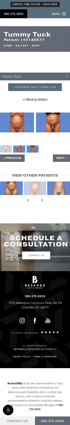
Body (36, 45)
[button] (8, 410)
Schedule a (36, 241)
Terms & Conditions (45, 357)
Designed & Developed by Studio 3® (35, 349)
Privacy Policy (22, 357)
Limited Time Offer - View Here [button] (35, 4)
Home (8, 45)
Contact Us (36, 255)
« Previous (12, 158)
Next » (61, 158)
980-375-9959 (13, 14)
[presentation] (29, 200)
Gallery (22, 45)
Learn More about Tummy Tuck (35, 87)
